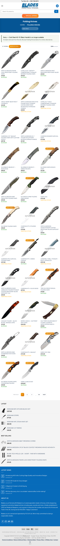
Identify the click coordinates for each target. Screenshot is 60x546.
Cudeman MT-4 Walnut (28, 352)
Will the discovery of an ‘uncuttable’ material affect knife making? (25, 491)
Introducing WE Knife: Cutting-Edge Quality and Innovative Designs (26, 475)
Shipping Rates (31, 540)
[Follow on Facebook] (2, 521)
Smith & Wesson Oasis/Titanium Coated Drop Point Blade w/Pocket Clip (50, 228)
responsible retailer (7, 516)
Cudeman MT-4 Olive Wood (29, 288)
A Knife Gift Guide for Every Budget (16, 481)
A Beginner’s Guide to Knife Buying (16, 486)
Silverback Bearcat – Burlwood (8, 168)
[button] (2, 6)
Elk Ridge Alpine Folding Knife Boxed (29, 197)
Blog (47, 532)
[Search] (56, 11)
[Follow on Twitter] (9, 521)
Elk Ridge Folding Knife (9, 226)
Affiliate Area (49, 540)
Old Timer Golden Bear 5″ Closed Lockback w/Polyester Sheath (49, 322)
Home (22, 25)
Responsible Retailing (9, 532)
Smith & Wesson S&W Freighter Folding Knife (9, 197)
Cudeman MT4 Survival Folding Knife (8, 259)
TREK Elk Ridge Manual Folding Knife (48, 289)
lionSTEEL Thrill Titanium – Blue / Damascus (49, 259)
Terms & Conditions (7, 540)
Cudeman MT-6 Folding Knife (28, 227)
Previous (16, 394)
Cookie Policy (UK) (30, 533)
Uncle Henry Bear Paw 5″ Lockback (9, 102)
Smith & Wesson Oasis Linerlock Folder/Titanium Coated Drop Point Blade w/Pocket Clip (10, 291)
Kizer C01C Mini (45, 352)
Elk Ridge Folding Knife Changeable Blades (9, 382)
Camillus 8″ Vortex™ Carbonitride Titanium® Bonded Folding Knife (28, 72)
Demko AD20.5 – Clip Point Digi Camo (29, 321)
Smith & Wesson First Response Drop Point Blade (50, 71)
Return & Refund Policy (20, 540)
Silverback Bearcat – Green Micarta (28, 168)
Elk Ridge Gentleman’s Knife (48, 168)
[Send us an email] (12, 521)
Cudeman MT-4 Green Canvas (28, 259)
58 (39, 394)
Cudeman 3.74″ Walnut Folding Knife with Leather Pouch (10, 137)
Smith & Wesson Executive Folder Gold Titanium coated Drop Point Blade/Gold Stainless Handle (29, 105)
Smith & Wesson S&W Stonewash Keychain (8, 353)
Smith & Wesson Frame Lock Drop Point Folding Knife (9, 72)
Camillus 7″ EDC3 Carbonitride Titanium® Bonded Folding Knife (48, 103)
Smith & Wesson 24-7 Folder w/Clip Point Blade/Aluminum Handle (29, 137)
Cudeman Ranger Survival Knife (49, 137)
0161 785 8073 (34, 1)
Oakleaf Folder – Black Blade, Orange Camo (9, 321)
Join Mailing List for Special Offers (27, 532)
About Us (42, 532)
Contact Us (53, 532)
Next (44, 394)
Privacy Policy (40, 540)
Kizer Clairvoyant (27, 381)
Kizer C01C (44, 197)
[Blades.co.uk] (30, 5)
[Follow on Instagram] (5, 521)
